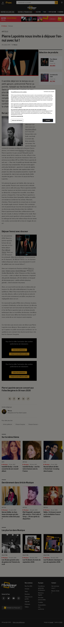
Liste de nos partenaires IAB (17, 116)
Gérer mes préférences (17, 120)
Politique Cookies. (18, 107)
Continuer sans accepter (49, 91)
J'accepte (48, 120)
